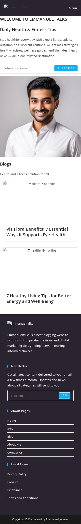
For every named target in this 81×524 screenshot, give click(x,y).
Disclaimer (14, 490)
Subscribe (66, 68)
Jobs (10, 428)
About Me (14, 444)
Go (65, 395)
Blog (10, 436)
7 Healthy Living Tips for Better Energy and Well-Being (38, 298)
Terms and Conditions (22, 498)
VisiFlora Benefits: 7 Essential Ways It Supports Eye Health (37, 232)
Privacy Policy (17, 474)
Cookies (12, 482)
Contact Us (15, 452)
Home (11, 420)
